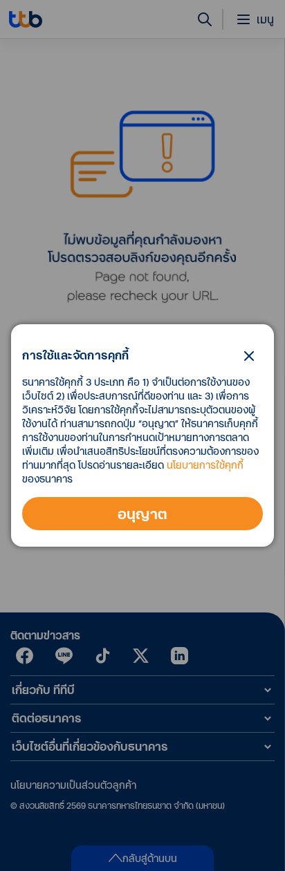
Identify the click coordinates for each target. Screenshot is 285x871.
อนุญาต (143, 513)
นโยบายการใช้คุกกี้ (205, 465)
